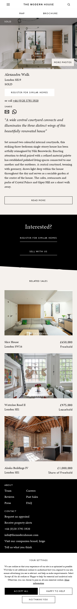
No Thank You (38, 599)
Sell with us (39, 251)
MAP (21, 13)
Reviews (9, 497)
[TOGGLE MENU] (8, 4)
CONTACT (10, 511)
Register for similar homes (29, 92)
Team (7, 490)
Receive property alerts (18, 522)
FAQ (29, 503)
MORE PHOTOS (63, 62)
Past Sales (32, 497)
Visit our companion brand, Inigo (24, 541)
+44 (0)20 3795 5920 (25, 100)
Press (7, 503)
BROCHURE (50, 13)
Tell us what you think (18, 547)
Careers (31, 490)
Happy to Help (55, 591)
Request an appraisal (16, 516)
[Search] (69, 4)
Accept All (21, 591)
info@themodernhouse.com (21, 535)
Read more (38, 200)
